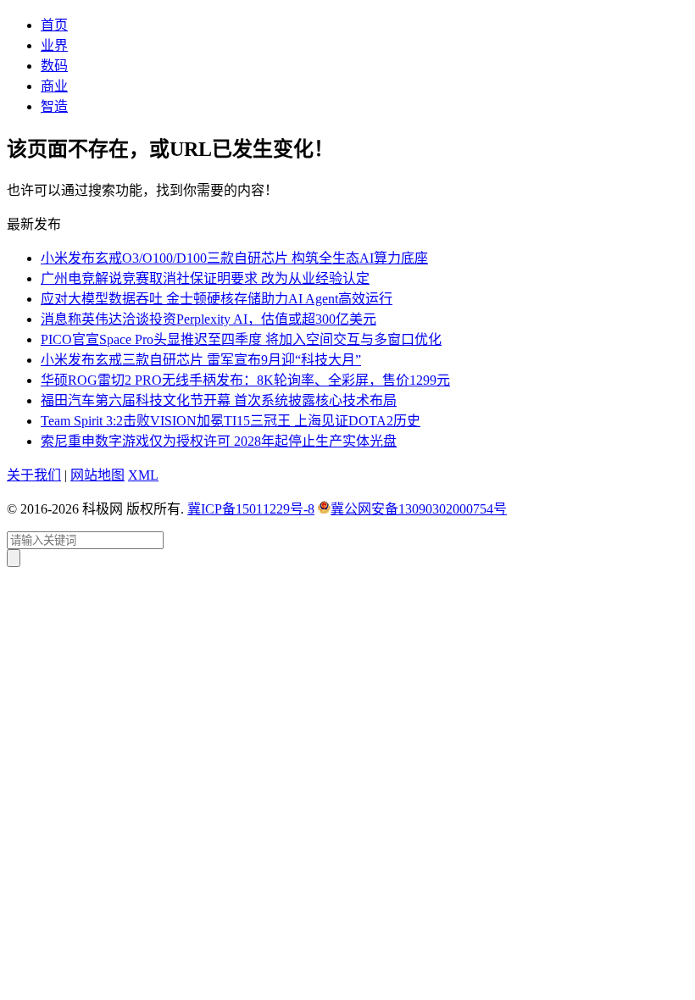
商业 (54, 86)
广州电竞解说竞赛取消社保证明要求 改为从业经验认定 (205, 278)
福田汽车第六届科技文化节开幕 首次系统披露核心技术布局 (219, 400)
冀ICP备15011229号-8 (250, 509)
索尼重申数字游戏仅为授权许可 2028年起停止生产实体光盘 (219, 441)
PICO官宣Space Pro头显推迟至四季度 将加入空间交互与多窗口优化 (241, 339)
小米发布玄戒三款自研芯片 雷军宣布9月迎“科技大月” (201, 360)
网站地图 (97, 475)
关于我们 (34, 475)
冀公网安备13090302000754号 (419, 509)
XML (143, 475)
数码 (54, 65)
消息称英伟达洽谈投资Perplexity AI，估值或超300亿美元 (208, 319)
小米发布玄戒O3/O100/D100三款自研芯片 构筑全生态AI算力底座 (234, 258)
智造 (54, 106)
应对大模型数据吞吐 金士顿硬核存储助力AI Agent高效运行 (216, 299)
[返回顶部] (13, 558)
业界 (54, 45)
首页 (54, 25)
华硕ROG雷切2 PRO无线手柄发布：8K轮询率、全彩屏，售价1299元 (245, 380)
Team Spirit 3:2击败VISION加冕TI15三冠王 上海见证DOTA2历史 (230, 421)
